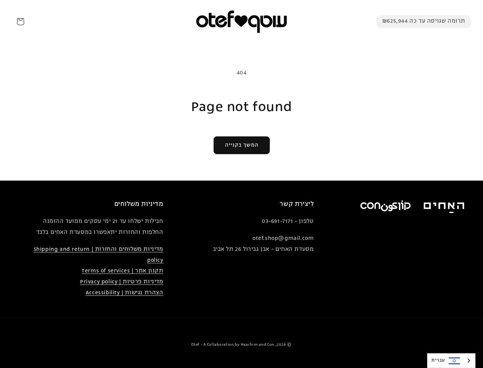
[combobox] (451, 360)
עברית (438, 360)
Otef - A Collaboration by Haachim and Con (232, 344)
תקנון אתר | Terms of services (122, 271)
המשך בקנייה (241, 145)
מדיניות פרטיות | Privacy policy (121, 282)
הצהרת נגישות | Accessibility (124, 293)
